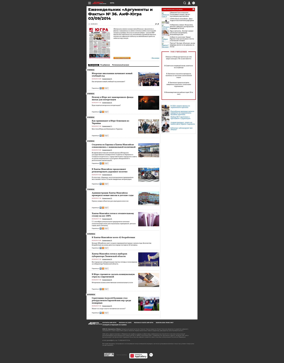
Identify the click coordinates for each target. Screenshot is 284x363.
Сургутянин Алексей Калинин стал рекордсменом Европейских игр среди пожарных (111, 300)
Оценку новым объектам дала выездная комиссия (110, 201)
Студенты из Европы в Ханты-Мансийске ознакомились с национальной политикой (113, 145)
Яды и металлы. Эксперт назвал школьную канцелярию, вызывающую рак (181, 32)
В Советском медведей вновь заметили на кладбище (178, 66)
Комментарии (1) (107, 126)
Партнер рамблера (121, 354)
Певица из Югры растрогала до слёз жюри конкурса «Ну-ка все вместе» (179, 58)
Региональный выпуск (120, 65)
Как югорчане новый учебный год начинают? (108, 81)
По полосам (93, 65)
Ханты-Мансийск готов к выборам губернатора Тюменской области (109, 254)
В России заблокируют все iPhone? (181, 128)
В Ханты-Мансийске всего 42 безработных (113, 237)
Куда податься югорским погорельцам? (106, 105)
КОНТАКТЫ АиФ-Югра (109, 322)
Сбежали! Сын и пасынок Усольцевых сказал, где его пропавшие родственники (180, 14)
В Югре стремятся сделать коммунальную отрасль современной (113, 275)
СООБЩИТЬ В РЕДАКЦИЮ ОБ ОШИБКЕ (114, 325)
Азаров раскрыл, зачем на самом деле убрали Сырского (183, 123)
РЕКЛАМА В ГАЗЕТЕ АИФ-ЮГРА (143, 322)
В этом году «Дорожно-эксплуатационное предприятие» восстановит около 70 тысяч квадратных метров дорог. (113, 178)
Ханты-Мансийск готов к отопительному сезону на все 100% (113, 214)
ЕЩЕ (106, 88)
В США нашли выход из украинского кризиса (180, 106)
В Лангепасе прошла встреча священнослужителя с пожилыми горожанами (178, 84)
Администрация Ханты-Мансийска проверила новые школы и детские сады (112, 194)
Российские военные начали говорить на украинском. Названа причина (182, 112)
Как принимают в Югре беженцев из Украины (110, 121)
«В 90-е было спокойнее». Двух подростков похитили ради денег (182, 19)
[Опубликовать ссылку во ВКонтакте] (101, 88)
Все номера (155, 58)
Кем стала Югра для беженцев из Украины (107, 129)
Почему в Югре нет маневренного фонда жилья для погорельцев (112, 98)
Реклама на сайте (125, 322)
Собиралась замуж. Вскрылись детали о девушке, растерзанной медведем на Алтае (182, 26)
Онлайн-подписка (122, 58)
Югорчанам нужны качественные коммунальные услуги (112, 282)
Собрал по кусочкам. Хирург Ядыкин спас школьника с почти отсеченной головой (182, 38)
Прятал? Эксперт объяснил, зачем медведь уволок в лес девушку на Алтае (182, 45)
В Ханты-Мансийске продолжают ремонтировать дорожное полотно (109, 170)
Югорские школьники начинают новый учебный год (112, 74)
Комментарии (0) (107, 79)
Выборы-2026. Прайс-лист (164, 322)
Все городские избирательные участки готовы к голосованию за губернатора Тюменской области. (114, 263)
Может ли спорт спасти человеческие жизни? (108, 308)
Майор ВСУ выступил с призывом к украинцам (180, 117)
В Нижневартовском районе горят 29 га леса (178, 93)
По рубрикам (105, 65)
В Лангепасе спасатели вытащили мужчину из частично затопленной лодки (179, 75)
